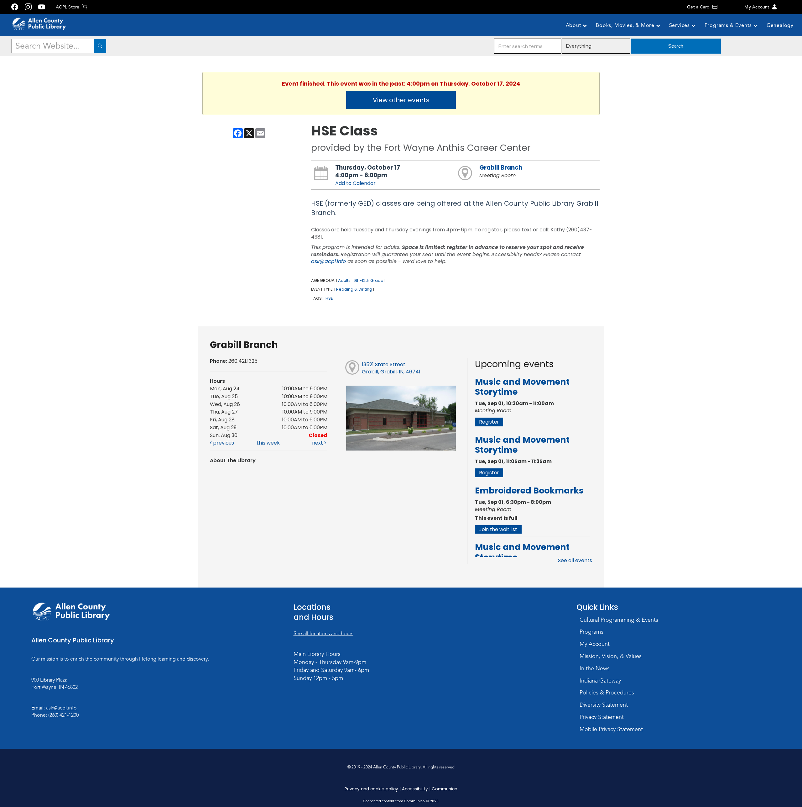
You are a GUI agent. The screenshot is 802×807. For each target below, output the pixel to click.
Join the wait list (498, 529)
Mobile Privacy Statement (611, 729)
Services (680, 25)
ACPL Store (67, 7)
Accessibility (415, 789)
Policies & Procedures (607, 692)
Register (489, 422)
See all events (575, 560)
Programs (591, 631)
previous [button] (223, 442)
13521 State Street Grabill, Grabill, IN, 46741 (391, 368)
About (574, 25)
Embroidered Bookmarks (529, 490)
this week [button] (268, 442)
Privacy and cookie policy (371, 789)
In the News (595, 668)
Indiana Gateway (600, 680)
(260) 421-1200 (63, 715)
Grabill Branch (500, 167)
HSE (329, 298)
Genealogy (780, 25)
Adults (344, 280)
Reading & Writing (354, 289)
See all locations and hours (323, 633)
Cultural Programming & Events (619, 619)
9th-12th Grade (368, 280)
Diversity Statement (604, 704)
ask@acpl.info (328, 261)
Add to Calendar (355, 183)
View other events (401, 100)
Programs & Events (729, 25)
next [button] (318, 442)
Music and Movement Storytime (522, 387)
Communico (444, 789)
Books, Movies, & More (626, 25)
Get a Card (698, 7)
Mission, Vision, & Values (611, 656)
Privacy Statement (602, 717)
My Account (756, 7)
